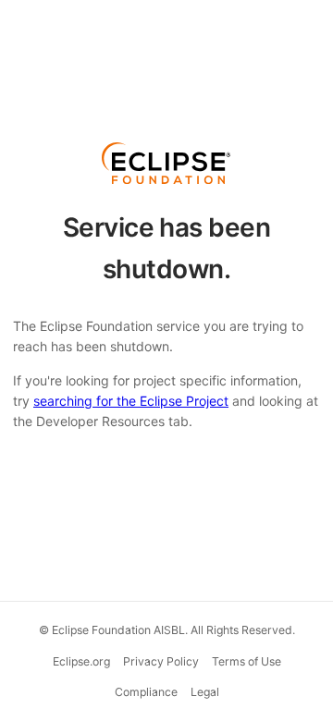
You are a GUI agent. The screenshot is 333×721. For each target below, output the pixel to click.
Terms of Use (246, 661)
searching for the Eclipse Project (130, 401)
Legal (205, 692)
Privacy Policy (161, 661)
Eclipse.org (81, 661)
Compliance (146, 692)
